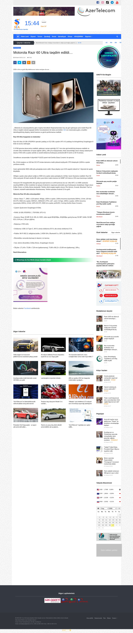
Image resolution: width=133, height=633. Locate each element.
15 (119, 520)
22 (119, 522)
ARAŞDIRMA (78, 36)
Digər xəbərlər (115, 232)
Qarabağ (47, 36)
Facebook (27, 308)
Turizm (39, 36)
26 (109, 525)
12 (109, 520)
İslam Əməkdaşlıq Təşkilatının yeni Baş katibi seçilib (110, 358)
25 (106, 525)
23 (99, 525)
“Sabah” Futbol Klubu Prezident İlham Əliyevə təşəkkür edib (111, 449)
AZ (106, 42)
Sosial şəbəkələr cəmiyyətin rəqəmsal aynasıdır (110, 378)
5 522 (30, 57)
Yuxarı (114, 618)
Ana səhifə (90, 618)
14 (116, 520)
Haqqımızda (98, 618)
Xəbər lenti (25, 36)
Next (118, 87)
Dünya (70, 36)
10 (102, 520)
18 (106, 522)
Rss (104, 618)
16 (99, 522)
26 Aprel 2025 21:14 (20, 57)
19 (109, 522)
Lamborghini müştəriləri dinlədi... (51, 378)
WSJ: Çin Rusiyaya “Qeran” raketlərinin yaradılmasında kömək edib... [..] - (60, 43)
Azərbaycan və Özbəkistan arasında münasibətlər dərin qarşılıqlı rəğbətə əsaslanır (110, 436)
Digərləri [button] (88, 36)
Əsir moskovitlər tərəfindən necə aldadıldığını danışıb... (111, 347)
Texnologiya (20, 349)
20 (113, 522)
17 (102, 522)
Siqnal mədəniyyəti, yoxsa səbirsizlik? (110, 389)
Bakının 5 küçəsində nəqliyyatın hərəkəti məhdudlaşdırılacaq (110, 327)
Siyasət (33, 36)
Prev (99, 87)
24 (102, 525)
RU (111, 42)
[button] (117, 36)
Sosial (54, 36)
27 (113, 525)
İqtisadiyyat (62, 36)
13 (113, 520)
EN (116, 42)
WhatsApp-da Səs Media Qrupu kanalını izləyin (33, 260)
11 (106, 520)
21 (116, 522)
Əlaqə (109, 618)
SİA (64, 130)
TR (120, 42)
